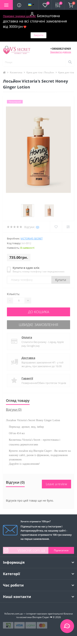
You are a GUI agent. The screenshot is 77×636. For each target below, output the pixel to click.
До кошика (38, 311)
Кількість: (13, 294)
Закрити (38, 35)
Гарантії (27, 378)
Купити (60, 280)
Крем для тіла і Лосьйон (40, 72)
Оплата (27, 337)
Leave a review (56, 484)
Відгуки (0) (14, 409)
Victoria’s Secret (32, 238)
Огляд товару (18, 400)
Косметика (16, 72)
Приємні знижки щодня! (19, 16)
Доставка (28, 358)
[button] (32, 14)
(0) (37, 227)
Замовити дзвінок (60, 52)
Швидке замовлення (38, 324)
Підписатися (61, 550)
